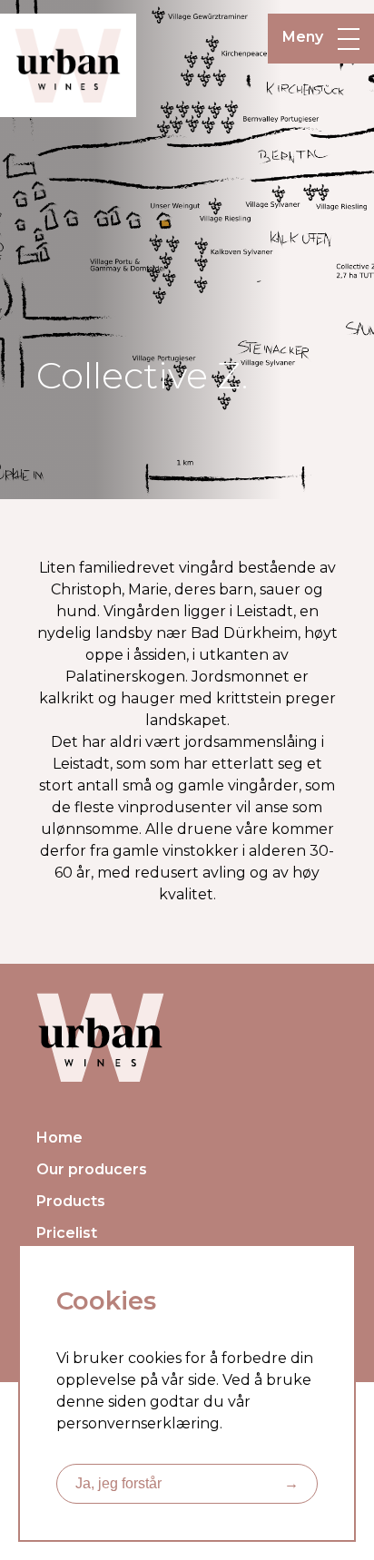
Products (70, 1201)
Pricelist (66, 1232)
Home (59, 1137)
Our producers (91, 1169)
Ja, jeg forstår (187, 1483)
